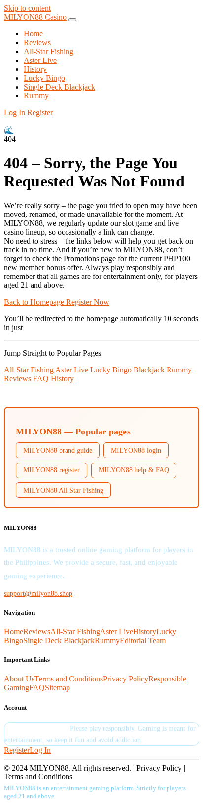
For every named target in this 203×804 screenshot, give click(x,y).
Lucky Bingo (44, 78)
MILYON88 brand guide (57, 450)
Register (40, 112)
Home (33, 34)
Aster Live (40, 60)
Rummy (36, 96)
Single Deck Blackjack (59, 87)
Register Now (87, 302)
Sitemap (57, 687)
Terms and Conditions (68, 679)
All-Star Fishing (48, 51)
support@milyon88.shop (38, 593)
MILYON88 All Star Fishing (63, 490)
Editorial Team (143, 640)
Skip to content (27, 8)
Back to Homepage (35, 302)
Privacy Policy (125, 679)
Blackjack (150, 370)
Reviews (37, 42)
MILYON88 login (136, 450)
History (35, 69)
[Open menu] (72, 19)
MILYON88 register (51, 470)
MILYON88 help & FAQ (134, 470)
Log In (14, 112)
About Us (19, 679)
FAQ (42, 378)
